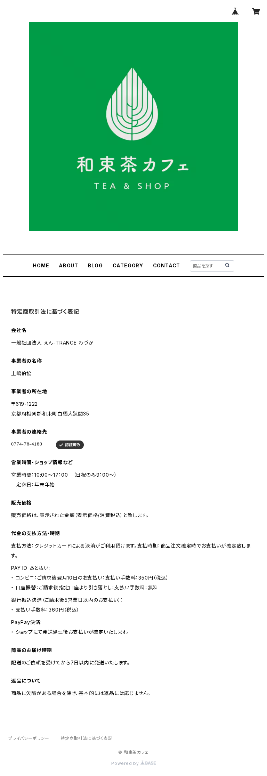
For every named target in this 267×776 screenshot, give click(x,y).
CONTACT (166, 265)
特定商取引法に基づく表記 (86, 738)
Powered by (125, 763)
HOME (41, 265)
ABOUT (68, 265)
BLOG (95, 265)
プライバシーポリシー (28, 738)
